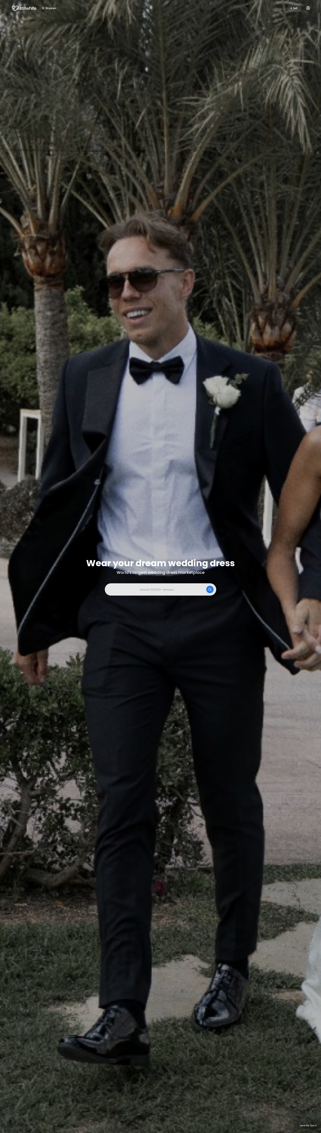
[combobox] (160, 589)
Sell (295, 8)
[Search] (210, 589)
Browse (51, 8)
